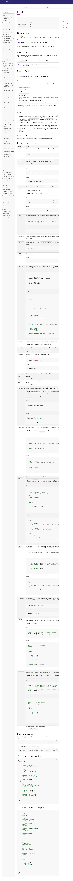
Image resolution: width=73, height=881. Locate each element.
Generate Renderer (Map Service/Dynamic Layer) (9, 105)
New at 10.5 (65, 25)
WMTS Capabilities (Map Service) (8, 162)
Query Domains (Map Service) (8, 141)
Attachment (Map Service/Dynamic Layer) (9, 76)
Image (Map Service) (8, 119)
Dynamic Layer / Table (8, 88)
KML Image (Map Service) (9, 121)
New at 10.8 (65, 21)
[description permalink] (30, 33)
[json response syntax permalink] (42, 756)
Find (5, 101)
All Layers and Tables (8, 74)
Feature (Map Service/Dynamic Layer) (8, 96)
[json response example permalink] (45, 807)
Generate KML (6, 103)
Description (64, 19)
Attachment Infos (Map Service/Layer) (8, 86)
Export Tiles (6, 94)
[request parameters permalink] (39, 143)
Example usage (64, 33)
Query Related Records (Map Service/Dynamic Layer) (9, 150)
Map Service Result (7, 132)
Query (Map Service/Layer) (9, 148)
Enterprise (3, 5)
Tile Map (5, 158)
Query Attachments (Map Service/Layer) (9, 137)
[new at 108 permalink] (28, 52)
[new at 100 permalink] (28, 135)
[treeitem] (8, 15)
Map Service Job (7, 130)
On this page (63, 17)
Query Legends (7, 143)
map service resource (38, 36)
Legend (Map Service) (8, 124)
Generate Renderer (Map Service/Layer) (9, 108)
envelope (52, 623)
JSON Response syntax (65, 35)
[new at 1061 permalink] (30, 71)
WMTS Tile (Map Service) (8, 165)
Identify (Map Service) (8, 117)
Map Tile (5, 126)
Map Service (6, 72)
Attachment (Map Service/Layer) (9, 79)
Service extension (7, 156)
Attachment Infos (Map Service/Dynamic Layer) (8, 83)
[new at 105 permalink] (28, 80)
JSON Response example (65, 38)
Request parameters (65, 31)
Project (40, 398)
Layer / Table (6, 122)
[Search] (47, 7)
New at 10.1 (65, 27)
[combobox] (8, 12)
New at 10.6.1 (65, 23)
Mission (7, 5)
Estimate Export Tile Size (8, 90)
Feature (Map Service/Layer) (9, 99)
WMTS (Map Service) (8, 160)
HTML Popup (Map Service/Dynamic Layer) (9, 111)
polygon (46, 623)
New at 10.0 (65, 29)
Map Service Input (7, 128)
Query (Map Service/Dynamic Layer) (8, 145)
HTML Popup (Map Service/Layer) (9, 114)
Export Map (6, 92)
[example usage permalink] (34, 733)
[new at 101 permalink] (28, 112)
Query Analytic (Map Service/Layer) (8, 134)
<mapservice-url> (35, 20)
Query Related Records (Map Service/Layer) (8, 154)
